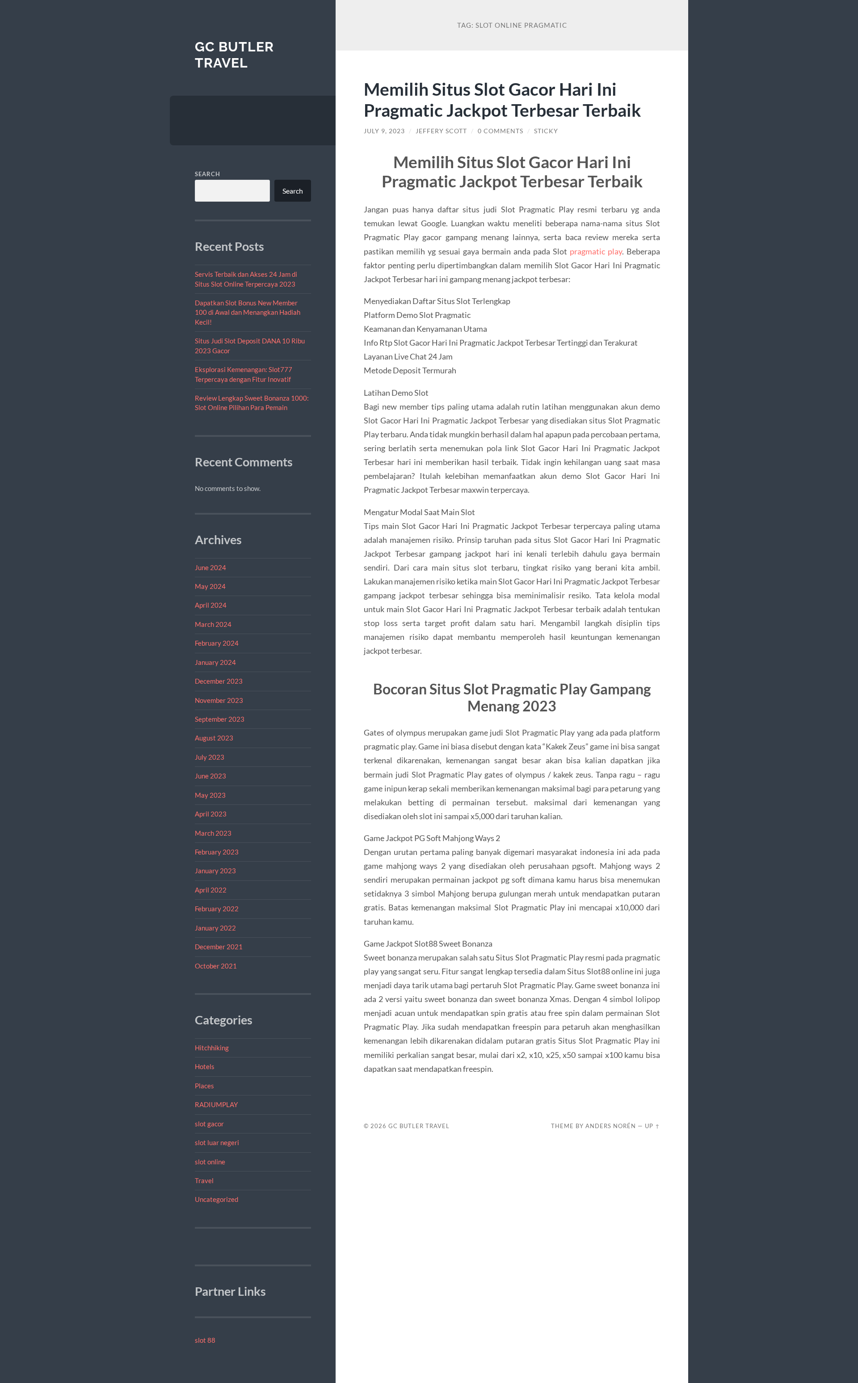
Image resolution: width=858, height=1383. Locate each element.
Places (204, 1086)
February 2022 (217, 909)
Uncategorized (216, 1199)
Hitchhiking (212, 1048)
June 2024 (210, 567)
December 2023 (219, 681)
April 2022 (211, 890)
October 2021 (216, 966)
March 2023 (213, 833)
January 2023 (215, 871)
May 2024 (210, 586)
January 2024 (215, 662)
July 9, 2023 (384, 131)
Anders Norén (610, 1125)
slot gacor (209, 1124)
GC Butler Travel (234, 55)
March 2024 (213, 624)
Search (207, 174)
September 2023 (219, 719)
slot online (210, 1162)
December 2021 (219, 947)
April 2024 (211, 605)
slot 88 (205, 1340)
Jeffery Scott (441, 131)
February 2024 (217, 643)
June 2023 (210, 776)
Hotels (204, 1066)
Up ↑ (652, 1125)
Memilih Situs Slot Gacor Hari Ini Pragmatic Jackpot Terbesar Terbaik (502, 99)
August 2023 (214, 738)
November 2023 (219, 700)
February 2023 (217, 852)
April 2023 (211, 814)
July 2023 (209, 757)
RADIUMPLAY (216, 1104)
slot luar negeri (217, 1142)
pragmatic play (596, 251)
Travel (204, 1180)
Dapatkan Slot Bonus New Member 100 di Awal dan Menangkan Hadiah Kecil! (247, 312)
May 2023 (210, 795)
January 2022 (215, 928)
